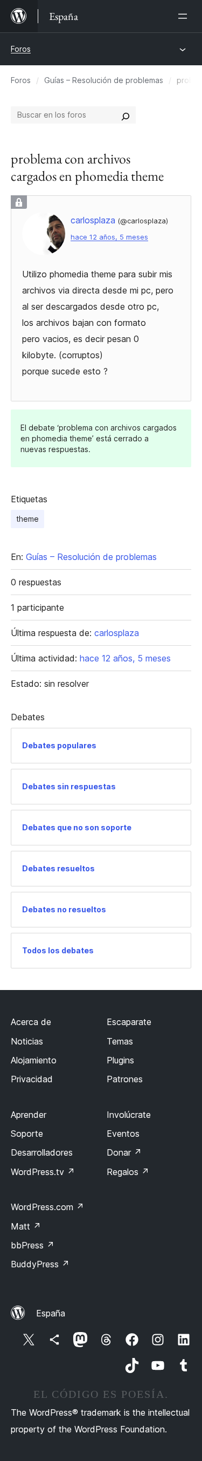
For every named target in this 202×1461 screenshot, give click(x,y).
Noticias (27, 1041)
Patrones (125, 1079)
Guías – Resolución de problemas (103, 80)
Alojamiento (34, 1060)
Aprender (28, 1114)
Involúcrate (129, 1114)
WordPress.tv (43, 1171)
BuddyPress (40, 1264)
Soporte (27, 1133)
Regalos (128, 1171)
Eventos (123, 1133)
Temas (120, 1041)
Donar (124, 1152)
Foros (21, 48)
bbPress (32, 1245)
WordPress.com (47, 1206)
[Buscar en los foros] (125, 115)
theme (27, 518)
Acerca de (31, 1021)
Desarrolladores (42, 1152)
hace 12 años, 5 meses (109, 237)
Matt (26, 1226)
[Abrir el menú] (185, 16)
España (50, 1313)
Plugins (120, 1060)
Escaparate (129, 1021)
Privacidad (32, 1079)
